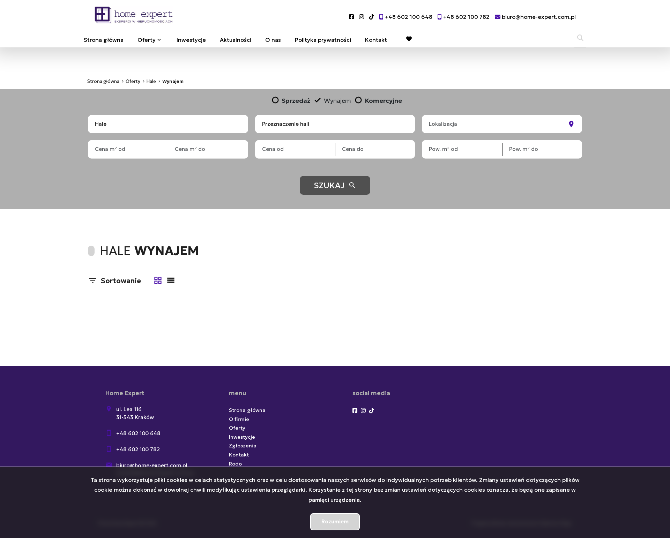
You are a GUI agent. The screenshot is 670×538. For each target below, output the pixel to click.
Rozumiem (335, 521)
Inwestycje (191, 39)
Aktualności (235, 39)
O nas (273, 39)
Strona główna (104, 39)
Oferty (146, 39)
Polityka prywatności (323, 39)
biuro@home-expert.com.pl (151, 465)
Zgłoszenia (242, 446)
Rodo (235, 464)
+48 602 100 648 (138, 433)
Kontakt (376, 39)
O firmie (239, 419)
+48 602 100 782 (138, 449)
